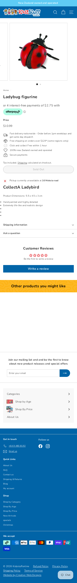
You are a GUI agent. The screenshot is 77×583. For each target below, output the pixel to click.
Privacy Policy (60, 566)
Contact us (8, 474)
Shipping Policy (12, 570)
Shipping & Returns (12, 479)
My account (8, 488)
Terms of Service (33, 570)
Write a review (38, 269)
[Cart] (63, 12)
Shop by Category (12, 502)
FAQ (5, 470)
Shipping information (15, 225)
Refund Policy (41, 566)
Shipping (22, 162)
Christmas (8, 525)
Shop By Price (10, 511)
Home (6, 90)
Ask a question (11, 233)
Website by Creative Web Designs (22, 575)
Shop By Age (9, 506)
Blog (5, 483)
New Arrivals (9, 515)
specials (7, 520)
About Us (7, 465)
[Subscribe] (65, 373)
